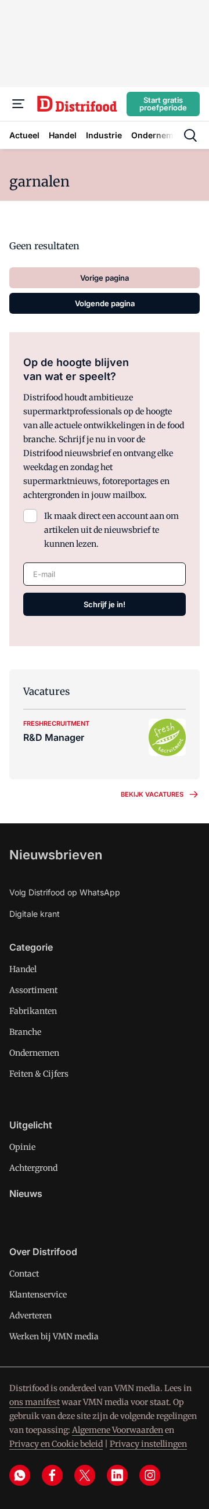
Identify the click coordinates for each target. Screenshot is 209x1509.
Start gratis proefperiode (163, 103)
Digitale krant (34, 914)
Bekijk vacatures (152, 794)
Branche (25, 1032)
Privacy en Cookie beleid (56, 1444)
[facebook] (52, 1475)
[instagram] (149, 1475)
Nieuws (25, 1193)
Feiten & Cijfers (39, 1074)
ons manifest (34, 1402)
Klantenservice (38, 1294)
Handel (23, 969)
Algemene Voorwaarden (117, 1430)
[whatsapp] (19, 1475)
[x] (84, 1475)
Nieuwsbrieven (55, 854)
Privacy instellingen (148, 1444)
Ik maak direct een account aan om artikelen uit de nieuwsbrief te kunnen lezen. (111, 530)
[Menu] (18, 104)
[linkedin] (117, 1475)
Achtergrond (33, 1168)
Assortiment (33, 990)
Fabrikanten (33, 1011)
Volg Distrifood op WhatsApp (64, 892)
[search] (190, 135)
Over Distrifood (43, 1251)
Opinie (22, 1147)
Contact (24, 1273)
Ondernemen (34, 1053)
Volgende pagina (105, 303)
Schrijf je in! (104, 604)
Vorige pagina (104, 277)
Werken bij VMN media (54, 1336)
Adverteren (30, 1315)
